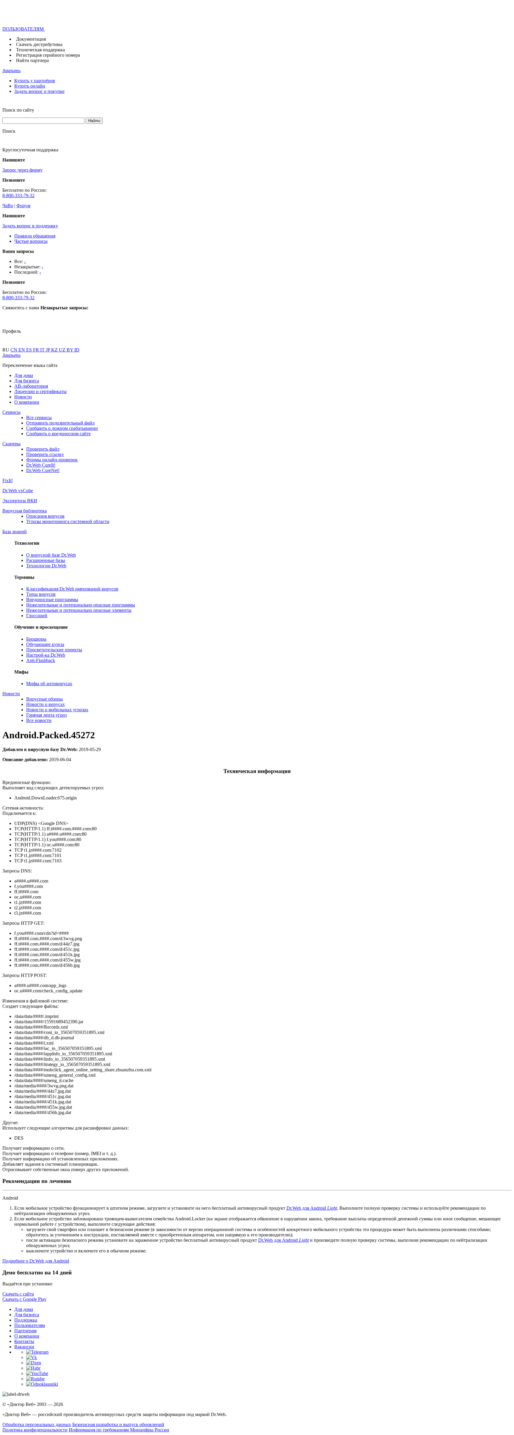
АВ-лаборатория (31, 386)
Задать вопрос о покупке (39, 91)
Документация (31, 39)
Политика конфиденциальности (35, 1429)
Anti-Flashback (40, 660)
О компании (26, 402)
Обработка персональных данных (36, 1424)
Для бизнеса (26, 380)
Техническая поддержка (40, 49)
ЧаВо (7, 205)
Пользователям (29, 1325)
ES (29, 349)
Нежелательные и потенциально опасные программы (80, 604)
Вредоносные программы (52, 599)
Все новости (38, 720)
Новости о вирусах (45, 704)
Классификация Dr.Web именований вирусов (72, 588)
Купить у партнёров (34, 80)
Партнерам (25, 1330)
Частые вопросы (31, 241)
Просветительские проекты (54, 649)
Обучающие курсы (45, 644)
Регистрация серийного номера (48, 55)
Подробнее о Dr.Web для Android (35, 1260)
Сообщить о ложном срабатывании (62, 428)
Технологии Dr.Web (46, 565)
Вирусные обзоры (44, 698)
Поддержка (25, 1319)
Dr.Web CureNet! (42, 470)
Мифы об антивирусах (49, 683)
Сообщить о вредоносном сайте (58, 433)
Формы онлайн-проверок (52, 459)
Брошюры (36, 639)
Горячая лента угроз (46, 714)
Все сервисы (39, 417)
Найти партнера (32, 60)
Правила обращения (34, 235)
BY (70, 349)
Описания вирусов (45, 516)
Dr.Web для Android (311, 1208)
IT (43, 349)
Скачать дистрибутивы (39, 44)
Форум (23, 205)
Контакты (24, 1341)
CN (14, 349)
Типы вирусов (41, 594)
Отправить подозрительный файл (60, 422)
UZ (63, 349)
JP (48, 349)
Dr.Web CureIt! (40, 465)
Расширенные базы (45, 560)
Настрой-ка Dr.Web (45, 655)
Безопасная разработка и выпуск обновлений (118, 1424)
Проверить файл (42, 449)
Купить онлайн (29, 85)
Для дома (23, 375)
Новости (23, 396)
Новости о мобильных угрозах (57, 709)
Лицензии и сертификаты (40, 391)
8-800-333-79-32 (18, 195)
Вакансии (24, 1346)
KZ (55, 349)
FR (36, 349)
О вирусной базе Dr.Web (51, 554)
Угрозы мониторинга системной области (67, 521)
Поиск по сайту (18, 110)
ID (76, 349)
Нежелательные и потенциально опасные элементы (78, 610)
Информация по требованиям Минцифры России (119, 1429)
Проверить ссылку (45, 454)
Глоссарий (36, 615)
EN (22, 349)
